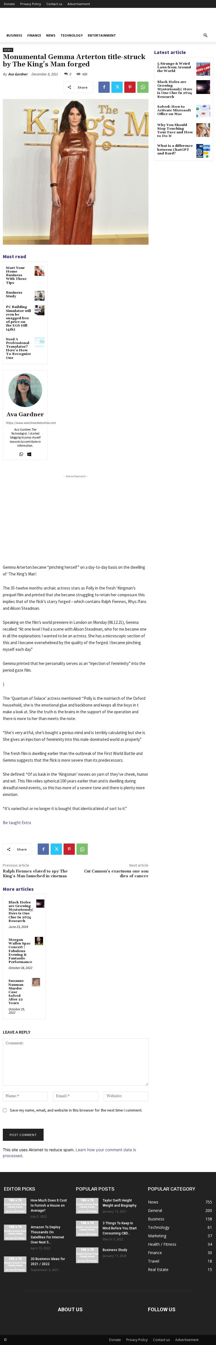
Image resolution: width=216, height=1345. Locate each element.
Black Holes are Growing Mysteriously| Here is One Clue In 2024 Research (20, 911)
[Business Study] (40, 296)
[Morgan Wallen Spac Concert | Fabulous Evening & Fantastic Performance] (39, 941)
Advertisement (79, 4)
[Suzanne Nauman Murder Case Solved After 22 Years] (36, 982)
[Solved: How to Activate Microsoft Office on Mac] (203, 112)
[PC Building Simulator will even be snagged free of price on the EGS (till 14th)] (40, 310)
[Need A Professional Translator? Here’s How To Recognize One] (40, 343)
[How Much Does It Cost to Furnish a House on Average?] (15, 1206)
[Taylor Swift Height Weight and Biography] (87, 1206)
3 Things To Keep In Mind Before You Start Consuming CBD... (120, 1228)
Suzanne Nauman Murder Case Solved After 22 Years (16, 992)
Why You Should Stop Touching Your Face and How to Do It (175, 130)
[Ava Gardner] (25, 390)
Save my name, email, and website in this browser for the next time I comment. (76, 1110)
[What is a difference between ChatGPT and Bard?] (203, 151)
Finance (34, 35)
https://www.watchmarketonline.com (25, 423)
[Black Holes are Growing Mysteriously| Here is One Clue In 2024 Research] (40, 903)
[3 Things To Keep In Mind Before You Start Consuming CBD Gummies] (87, 1228)
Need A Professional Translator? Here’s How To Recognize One (18, 348)
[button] (205, 35)
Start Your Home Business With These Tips (16, 275)
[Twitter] (117, 87)
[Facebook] (104, 87)
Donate (9, 4)
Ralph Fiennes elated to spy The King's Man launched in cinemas (35, 874)
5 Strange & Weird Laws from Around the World (174, 67)
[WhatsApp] (142, 87)
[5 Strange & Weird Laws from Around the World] (203, 69)
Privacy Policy (30, 4)
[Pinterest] (130, 87)
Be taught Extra (17, 822)
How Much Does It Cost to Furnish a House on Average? (49, 1205)
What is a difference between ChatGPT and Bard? (175, 149)
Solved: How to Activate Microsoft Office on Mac (174, 110)
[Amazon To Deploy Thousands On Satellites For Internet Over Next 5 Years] (15, 1232)
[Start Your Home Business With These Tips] (40, 271)
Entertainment (102, 35)
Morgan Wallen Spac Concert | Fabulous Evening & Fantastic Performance (20, 951)
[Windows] (29, 453)
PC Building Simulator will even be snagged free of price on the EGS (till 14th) (18, 318)
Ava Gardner (18, 74)
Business (14, 35)
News (50, 35)
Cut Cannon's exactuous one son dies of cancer (116, 874)
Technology (71, 35)
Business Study (14, 294)
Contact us (54, 4)
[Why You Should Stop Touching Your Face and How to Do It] (203, 130)
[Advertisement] (75, 518)
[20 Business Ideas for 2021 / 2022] (15, 1264)
